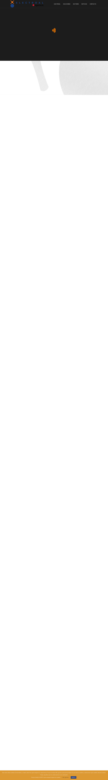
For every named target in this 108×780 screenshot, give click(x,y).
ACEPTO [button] (73, 777)
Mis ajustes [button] (66, 777)
